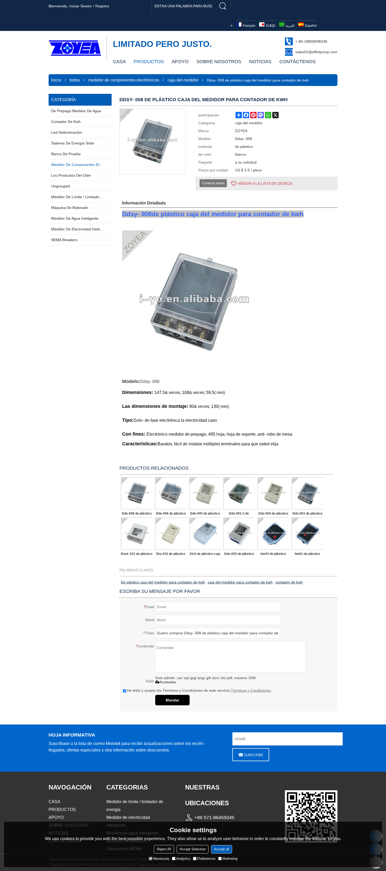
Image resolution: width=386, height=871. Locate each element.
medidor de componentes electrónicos (123, 80)
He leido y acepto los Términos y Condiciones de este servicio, (199, 690)
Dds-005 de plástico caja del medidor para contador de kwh (205, 514)
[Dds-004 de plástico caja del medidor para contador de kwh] (273, 493)
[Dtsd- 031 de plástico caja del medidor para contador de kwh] (136, 533)
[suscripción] (250, 754)
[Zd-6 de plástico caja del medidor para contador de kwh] (205, 533)
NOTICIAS (260, 61)
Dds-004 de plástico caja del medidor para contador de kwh (273, 514)
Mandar (172, 700)
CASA (119, 61)
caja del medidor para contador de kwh (240, 582)
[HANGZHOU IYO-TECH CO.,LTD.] (75, 48)
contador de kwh (289, 582)
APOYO (180, 61)
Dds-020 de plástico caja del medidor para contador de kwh (239, 555)
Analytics (183, 859)
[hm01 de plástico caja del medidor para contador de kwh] (307, 533)
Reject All (164, 849)
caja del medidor (183, 80)
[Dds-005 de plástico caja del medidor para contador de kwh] (205, 493)
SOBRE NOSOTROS (218, 61)
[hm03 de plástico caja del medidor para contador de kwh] (273, 533)
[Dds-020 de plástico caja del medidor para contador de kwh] (239, 533)
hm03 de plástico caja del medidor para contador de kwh (273, 555)
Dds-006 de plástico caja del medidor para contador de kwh (171, 514)
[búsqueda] (223, 6)
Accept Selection (193, 849)
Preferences (206, 859)
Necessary (161, 859)
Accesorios (167, 682)
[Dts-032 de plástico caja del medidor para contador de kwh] (170, 533)
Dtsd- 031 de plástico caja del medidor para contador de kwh (136, 555)
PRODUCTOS (149, 61)
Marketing (229, 859)
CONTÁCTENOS (297, 61)
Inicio (56, 80)
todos (75, 80)
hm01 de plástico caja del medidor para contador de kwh (307, 555)
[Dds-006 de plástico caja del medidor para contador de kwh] (170, 493)
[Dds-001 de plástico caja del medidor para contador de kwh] (307, 493)
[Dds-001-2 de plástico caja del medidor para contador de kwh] (239, 493)
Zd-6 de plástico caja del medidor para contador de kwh (205, 555)
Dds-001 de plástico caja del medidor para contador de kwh (307, 514)
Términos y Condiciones (251, 690)
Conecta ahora (213, 183)
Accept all (221, 849)
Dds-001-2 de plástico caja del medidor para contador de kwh (239, 514)
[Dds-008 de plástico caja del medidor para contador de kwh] (136, 493)
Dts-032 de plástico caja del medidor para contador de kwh (170, 555)
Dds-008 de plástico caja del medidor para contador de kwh (137, 514)
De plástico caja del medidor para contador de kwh (163, 582)
